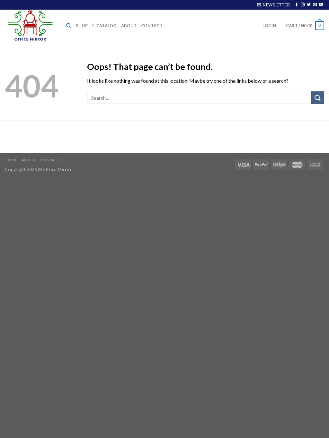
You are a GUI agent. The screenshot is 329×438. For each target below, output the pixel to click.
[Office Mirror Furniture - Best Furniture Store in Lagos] (31, 26)
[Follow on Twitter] (309, 5)
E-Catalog (104, 25)
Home (11, 159)
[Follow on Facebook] (296, 5)
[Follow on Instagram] (303, 5)
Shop (82, 25)
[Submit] (317, 97)
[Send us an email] (315, 5)
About (129, 25)
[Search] (68, 26)
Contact (152, 25)
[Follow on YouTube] (321, 5)
